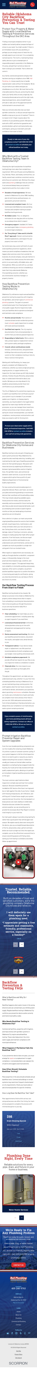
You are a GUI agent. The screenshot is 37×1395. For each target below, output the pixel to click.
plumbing (12, 183)
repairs (12, 1058)
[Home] (18, 4)
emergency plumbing (26, 227)
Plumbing (19, 1318)
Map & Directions (18, 1303)
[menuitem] (18, 1351)
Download (18, 1141)
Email (18, 1137)
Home (18, 1311)
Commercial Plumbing (19, 1321)
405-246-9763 (18, 1289)
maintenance (17, 692)
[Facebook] (12, 1333)
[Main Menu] (4, 4)
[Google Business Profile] (8, 1333)
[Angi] (29, 1333)
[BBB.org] (25, 1333)
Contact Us (18, 1265)
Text (18, 1133)
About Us (18, 1315)
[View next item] (21, 944)
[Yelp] (21, 1333)
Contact (18, 1325)
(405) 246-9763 (27, 142)
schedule (11, 323)
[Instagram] (16, 1333)
